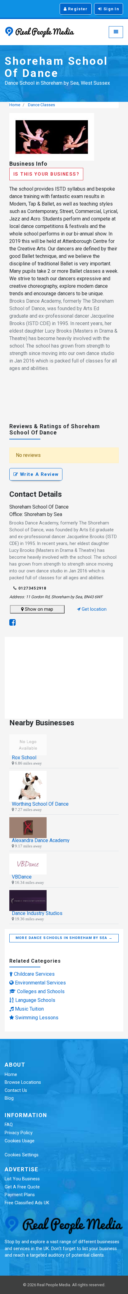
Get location (93, 609)
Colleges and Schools (41, 991)
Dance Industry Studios (37, 913)
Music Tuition (29, 1009)
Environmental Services (40, 983)
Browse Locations (23, 1082)
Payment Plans (20, 1194)
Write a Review (38, 474)
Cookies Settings (22, 1155)
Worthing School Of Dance (40, 804)
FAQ (9, 1124)
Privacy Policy (19, 1132)
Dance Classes (41, 104)
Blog (9, 1098)
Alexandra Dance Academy (41, 840)
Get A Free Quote (22, 1187)
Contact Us (16, 1090)
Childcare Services (34, 974)
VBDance (22, 877)
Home (14, 104)
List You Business (22, 1179)
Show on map (38, 609)
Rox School (24, 757)
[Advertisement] (64, 400)
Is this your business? (46, 174)
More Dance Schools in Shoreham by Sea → (64, 938)
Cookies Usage (19, 1141)
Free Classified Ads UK (27, 1203)
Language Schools (35, 1000)
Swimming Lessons (36, 1018)
